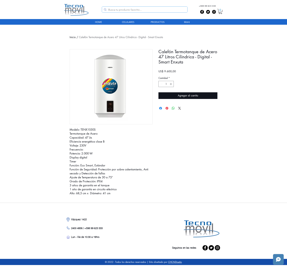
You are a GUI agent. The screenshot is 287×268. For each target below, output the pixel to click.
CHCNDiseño (175, 262)
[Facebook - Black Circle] (202, 12)
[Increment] (171, 84)
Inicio (73, 37)
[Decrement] (161, 84)
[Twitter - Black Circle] (208, 12)
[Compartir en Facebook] (161, 108)
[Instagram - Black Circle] (214, 12)
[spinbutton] (166, 84)
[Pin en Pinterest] (167, 108)
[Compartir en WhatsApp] (173, 108)
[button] (220, 11)
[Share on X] (180, 108)
